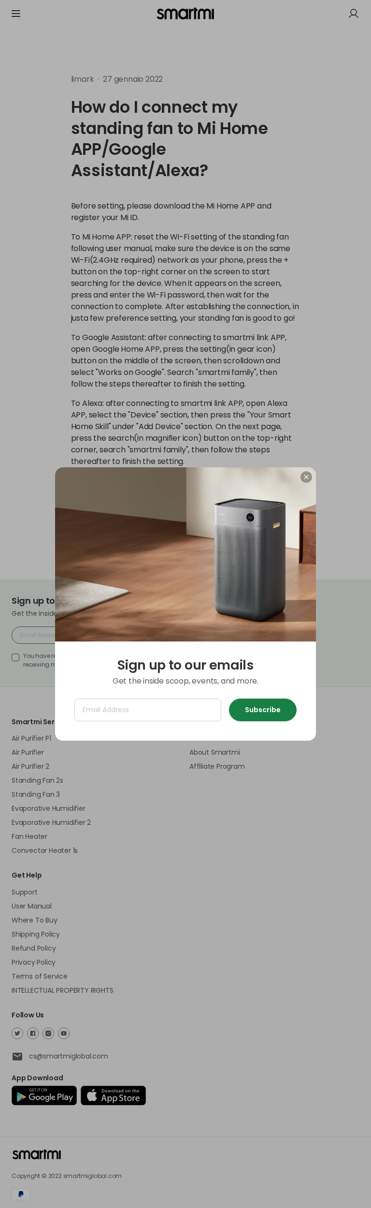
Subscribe (263, 710)
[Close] (306, 477)
